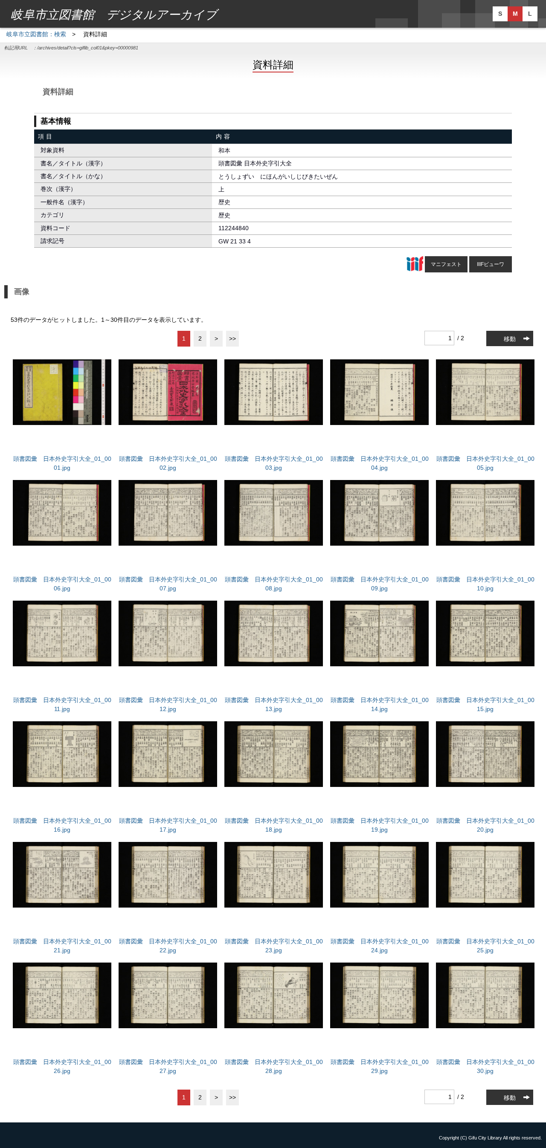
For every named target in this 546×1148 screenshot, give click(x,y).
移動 (510, 338)
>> (232, 338)
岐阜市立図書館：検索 (36, 34)
